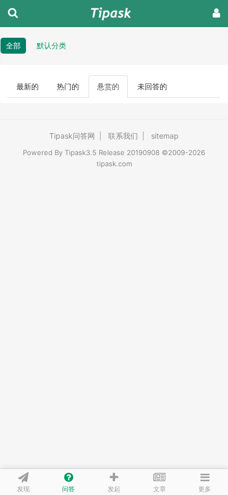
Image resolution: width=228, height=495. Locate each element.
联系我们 (123, 135)
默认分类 (51, 45)
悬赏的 (108, 86)
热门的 (68, 86)
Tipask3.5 (81, 152)
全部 (13, 45)
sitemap (165, 135)
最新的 (27, 86)
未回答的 (152, 86)
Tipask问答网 (72, 135)
